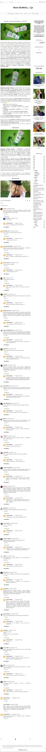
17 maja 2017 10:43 (18, 444)
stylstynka (6, 647)
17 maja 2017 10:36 (18, 356)
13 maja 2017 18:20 (14, 231)
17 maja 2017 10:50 (18, 530)
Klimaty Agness (7, 538)
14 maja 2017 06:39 (12, 348)
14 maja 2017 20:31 (12, 508)
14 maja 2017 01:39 (14, 218)
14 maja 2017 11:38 (15, 403)
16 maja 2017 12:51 (12, 630)
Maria (4, 418)
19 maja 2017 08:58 (14, 704)
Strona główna (10, 13)
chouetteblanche (7, 467)
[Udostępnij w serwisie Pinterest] (29, 201)
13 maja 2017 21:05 (14, 262)
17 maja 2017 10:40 (18, 394)
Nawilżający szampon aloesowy (7, 87)
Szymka (8, 218)
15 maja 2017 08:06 (14, 523)
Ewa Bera (5, 365)
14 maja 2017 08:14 (12, 365)
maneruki (5, 508)
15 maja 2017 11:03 (10, 556)
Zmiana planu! (35, 183)
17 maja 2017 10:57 (18, 599)
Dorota (5, 486)
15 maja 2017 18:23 (13, 588)
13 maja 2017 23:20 (15, 310)
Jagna (4, 556)
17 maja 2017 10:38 (18, 375)
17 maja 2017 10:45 (18, 459)
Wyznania (17, 13)
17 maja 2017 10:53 (18, 579)
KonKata (5, 294)
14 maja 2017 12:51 (10, 418)
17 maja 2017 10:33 (18, 302)
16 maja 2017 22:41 (11, 681)
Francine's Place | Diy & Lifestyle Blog (10, 634)
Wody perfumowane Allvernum (38, 188)
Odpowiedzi (6, 216)
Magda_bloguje (7, 310)
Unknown (5, 630)
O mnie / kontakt (35, 13)
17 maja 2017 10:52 (18, 564)
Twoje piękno (6, 704)
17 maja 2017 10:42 (18, 427)
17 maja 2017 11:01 (18, 690)
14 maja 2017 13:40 (11, 436)
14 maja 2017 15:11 (13, 452)
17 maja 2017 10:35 (18, 339)
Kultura (25, 13)
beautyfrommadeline (8, 330)
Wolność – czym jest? (37, 192)
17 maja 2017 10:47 (18, 476)
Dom (30, 13)
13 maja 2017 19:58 (17, 246)
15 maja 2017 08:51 (15, 538)
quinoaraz (5, 588)
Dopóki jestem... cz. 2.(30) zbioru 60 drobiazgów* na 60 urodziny (39, 102)
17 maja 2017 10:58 (18, 621)
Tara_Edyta (6, 572)
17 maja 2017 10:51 (18, 547)
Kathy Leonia (6, 523)
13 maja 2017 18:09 (10, 208)
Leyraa (4, 681)
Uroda (21, 13)
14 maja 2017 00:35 (18, 330)
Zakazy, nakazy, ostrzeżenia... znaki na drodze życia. (39, 118)
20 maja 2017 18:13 (16, 714)
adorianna (5, 452)
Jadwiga (5, 436)
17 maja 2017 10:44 (16, 697)
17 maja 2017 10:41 (18, 410)
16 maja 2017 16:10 (11, 665)
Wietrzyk (5, 348)
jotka (4, 208)
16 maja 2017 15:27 (13, 647)
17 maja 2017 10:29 (18, 223)
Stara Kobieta (9, 223)
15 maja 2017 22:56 (14, 613)
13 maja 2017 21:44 (12, 294)
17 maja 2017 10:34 (18, 322)
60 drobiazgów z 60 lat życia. (39, 86)
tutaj (7, 66)
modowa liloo (6, 231)
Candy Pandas (6, 613)
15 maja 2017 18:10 (13, 572)
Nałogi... (39, 148)
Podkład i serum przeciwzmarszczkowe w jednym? (37, 209)
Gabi (4, 277)
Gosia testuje (6, 262)
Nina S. (4, 665)
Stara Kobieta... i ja (23, 7)
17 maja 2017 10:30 (18, 238)
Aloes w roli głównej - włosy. (38, 200)
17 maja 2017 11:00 (18, 656)
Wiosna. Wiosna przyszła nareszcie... (39, 134)
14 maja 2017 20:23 (11, 486)
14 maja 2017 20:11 (16, 467)
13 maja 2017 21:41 (10, 277)
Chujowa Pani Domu (8, 246)
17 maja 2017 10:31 (18, 270)
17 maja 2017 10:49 (18, 498)
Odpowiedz (6, 227)
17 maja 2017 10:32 (18, 285)
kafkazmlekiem (7, 403)
